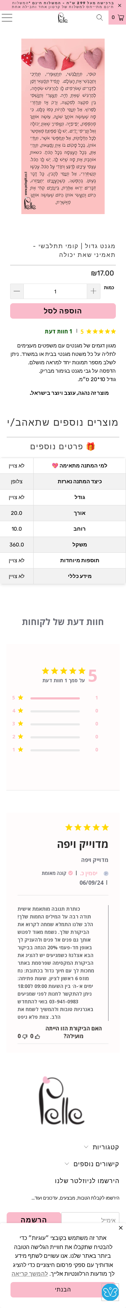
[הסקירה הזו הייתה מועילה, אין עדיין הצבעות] (37, 1036)
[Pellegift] (62, 18)
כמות (109, 287)
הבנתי (63, 1290)
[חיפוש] (100, 18)
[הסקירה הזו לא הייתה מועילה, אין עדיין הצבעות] (24, 1036)
